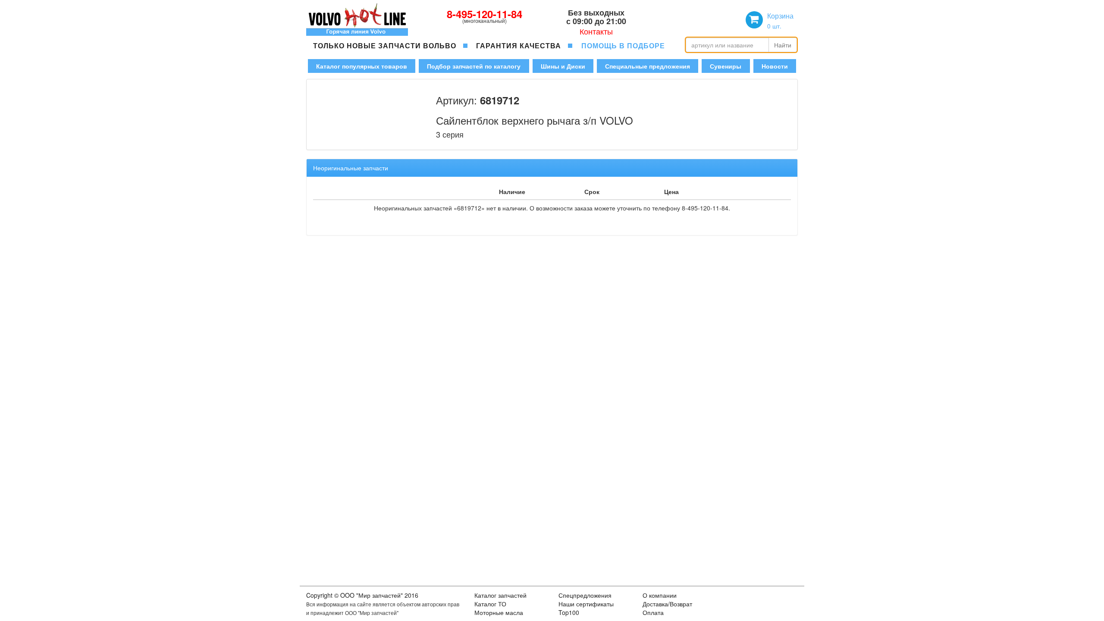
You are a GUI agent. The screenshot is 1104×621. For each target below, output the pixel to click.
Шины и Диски (563, 66)
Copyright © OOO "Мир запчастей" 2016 (362, 595)
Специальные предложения (647, 66)
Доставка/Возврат (667, 603)
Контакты (596, 31)
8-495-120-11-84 (484, 13)
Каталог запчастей (500, 595)
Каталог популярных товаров (361, 66)
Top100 (568, 612)
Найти (782, 45)
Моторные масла (498, 612)
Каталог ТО (490, 603)
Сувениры (725, 66)
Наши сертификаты (586, 603)
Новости (775, 66)
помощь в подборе (623, 45)
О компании (660, 595)
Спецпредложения (585, 595)
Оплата (653, 612)
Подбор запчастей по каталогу (474, 66)
